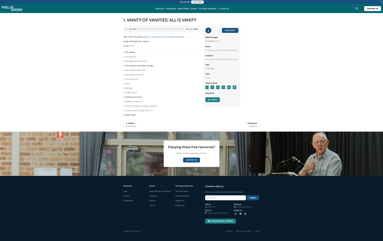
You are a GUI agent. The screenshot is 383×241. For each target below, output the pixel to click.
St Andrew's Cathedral (214, 59)
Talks (125, 191)
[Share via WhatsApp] (223, 87)
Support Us (372, 8)
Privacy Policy (229, 231)
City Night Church (231, 59)
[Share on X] (212, 87)
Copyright (257, 231)
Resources (159, 8)
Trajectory (153, 196)
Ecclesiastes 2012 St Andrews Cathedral (221, 50)
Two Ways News (181, 191)
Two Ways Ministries (207, 8)
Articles (126, 196)
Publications (171, 8)
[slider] (195, 29)
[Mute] (190, 29)
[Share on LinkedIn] (218, 87)
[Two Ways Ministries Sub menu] (217, 8)
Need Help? (230, 30)
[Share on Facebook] (207, 87)
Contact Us (224, 8)
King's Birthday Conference (160, 191)
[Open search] (357, 8)
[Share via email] (229, 87)
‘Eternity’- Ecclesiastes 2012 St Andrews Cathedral (163, 37)
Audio (207, 77)
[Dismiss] (381, 2)
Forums (152, 200)
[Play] (126, 29)
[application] (161, 29)
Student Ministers (182, 196)
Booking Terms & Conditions (243, 231)
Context (193, 8)
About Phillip (183, 8)
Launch (152, 205)
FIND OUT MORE (197, 2)
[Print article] (234, 87)
